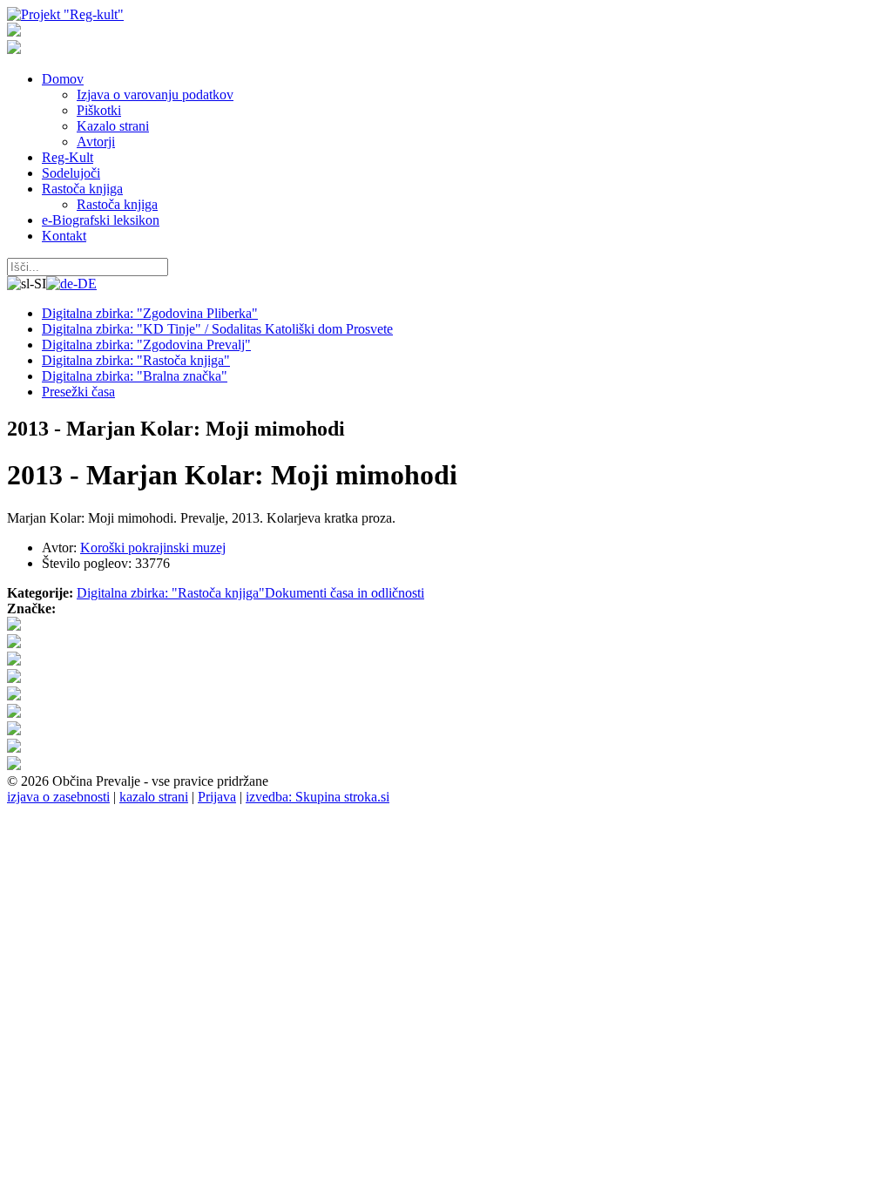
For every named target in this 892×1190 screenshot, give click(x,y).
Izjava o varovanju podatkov (155, 94)
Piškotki (99, 110)
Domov (63, 78)
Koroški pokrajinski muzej (153, 547)
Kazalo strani (113, 125)
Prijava (217, 796)
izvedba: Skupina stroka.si (317, 796)
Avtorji (96, 141)
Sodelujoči (71, 173)
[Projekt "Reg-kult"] (65, 14)
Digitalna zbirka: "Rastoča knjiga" (171, 592)
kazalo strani (153, 796)
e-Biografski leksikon (100, 220)
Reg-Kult (67, 157)
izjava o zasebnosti (58, 796)
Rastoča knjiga (82, 188)
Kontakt (64, 235)
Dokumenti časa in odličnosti (344, 592)
